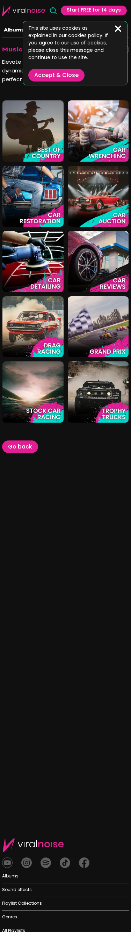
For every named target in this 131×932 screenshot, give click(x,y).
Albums (14, 30)
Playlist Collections (22, 904)
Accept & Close (56, 75)
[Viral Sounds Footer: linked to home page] (33, 844)
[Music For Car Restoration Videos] (54, 217)
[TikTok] (65, 862)
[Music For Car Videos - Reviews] (119, 283)
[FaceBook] (84, 862)
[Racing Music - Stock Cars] (54, 413)
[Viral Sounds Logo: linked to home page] (23, 10)
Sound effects (17, 890)
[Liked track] (11, 152)
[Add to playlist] (24, 152)
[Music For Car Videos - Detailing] (54, 283)
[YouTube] (7, 862)
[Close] (118, 29)
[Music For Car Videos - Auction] (119, 217)
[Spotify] (46, 862)
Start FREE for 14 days (94, 10)
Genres (9, 917)
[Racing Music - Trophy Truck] (119, 413)
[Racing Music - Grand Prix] (119, 348)
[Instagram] (26, 862)
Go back (20, 447)
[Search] (53, 10)
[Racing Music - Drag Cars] (54, 348)
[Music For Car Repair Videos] (119, 152)
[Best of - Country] (54, 152)
